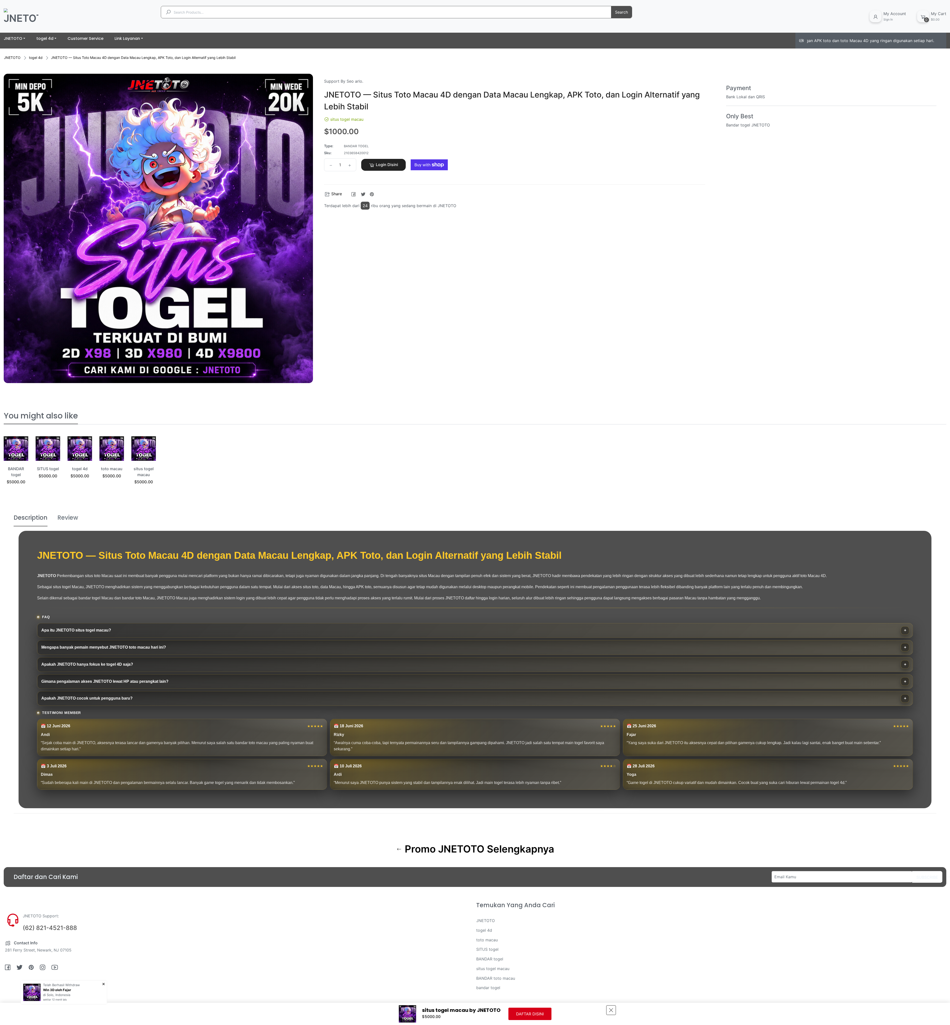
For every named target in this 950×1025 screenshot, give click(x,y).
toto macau (111, 468)
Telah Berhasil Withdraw (61, 985)
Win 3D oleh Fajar (57, 990)
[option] (16, 466)
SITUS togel (48, 468)
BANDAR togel (489, 958)
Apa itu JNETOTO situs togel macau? (76, 630)
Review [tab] (67, 517)
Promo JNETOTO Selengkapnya (478, 849)
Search (621, 12)
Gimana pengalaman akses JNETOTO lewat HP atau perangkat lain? (104, 681)
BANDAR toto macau (495, 978)
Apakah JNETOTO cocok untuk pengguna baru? (87, 698)
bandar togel (488, 987)
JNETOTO (12, 57)
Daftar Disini (530, 1013)
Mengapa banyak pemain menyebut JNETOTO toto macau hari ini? (103, 647)
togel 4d (36, 57)
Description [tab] (31, 517)
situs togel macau (492, 968)
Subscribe (927, 877)
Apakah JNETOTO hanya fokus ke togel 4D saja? (87, 664)
